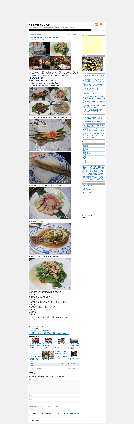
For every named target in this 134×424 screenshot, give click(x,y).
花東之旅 (95, 177)
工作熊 (85, 133)
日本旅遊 (99, 175)
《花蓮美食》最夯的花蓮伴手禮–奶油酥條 (91, 111)
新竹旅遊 (94, 174)
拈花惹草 (84, 152)
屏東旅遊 (85, 174)
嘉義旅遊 (92, 173)
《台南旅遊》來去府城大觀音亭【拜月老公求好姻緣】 (93, 121)
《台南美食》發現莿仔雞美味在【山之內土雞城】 (92, 78)
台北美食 (86, 170)
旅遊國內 (84, 154)
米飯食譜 (88, 177)
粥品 (91, 177)
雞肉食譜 (92, 179)
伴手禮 (102, 167)
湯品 (97, 176)
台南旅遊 (86, 171)
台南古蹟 (93, 170)
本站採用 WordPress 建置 (87, 420)
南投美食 (96, 168)
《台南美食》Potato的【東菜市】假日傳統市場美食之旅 (93, 75)
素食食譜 (86, 162)
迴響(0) (73, 363)
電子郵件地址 (32, 399)
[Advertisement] (67, 11)
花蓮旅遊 (99, 177)
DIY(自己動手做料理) (91, 167)
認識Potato (64, 30)
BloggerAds (85, 145)
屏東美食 (90, 174)
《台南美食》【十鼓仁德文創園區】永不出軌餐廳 (92, 110)
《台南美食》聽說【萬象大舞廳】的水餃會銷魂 (92, 84)
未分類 (84, 157)
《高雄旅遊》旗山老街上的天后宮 (73, 34)
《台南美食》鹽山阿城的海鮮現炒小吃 (37, 34)
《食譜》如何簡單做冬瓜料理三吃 (89, 88)
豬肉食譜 (88, 179)
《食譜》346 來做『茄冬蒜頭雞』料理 (90, 94)
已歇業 (84, 150)
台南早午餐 (93, 171)
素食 (93, 177)
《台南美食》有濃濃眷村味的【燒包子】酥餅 (91, 109)
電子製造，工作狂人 (87, 192)
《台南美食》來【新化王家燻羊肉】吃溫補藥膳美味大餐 (93, 116)
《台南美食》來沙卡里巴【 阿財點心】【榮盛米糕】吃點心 (94, 118)
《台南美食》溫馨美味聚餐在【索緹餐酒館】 (91, 120)
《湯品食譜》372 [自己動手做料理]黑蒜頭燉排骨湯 (92, 85)
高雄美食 (32, 365)
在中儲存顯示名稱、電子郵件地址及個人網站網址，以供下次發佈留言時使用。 (45, 406)
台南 (90, 170)
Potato (62, 363)
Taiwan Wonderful (86, 188)
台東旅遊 (85, 173)
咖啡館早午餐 (85, 149)
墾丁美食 (99, 173)
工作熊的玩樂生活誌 (87, 189)
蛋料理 (84, 179)
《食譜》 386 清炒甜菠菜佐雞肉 (89, 104)
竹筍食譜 (84, 177)
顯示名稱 (31, 395)
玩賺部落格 (85, 191)
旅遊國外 (84, 156)
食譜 (84, 161)
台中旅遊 (99, 168)
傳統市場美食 (85, 168)
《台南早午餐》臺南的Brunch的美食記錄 (90, 89)
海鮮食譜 (91, 176)
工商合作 (70, 30)
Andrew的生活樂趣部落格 (88, 185)
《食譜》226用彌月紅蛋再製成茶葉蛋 (95, 130)
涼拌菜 (94, 176)
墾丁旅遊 (96, 173)
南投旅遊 (91, 168)
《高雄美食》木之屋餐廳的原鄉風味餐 (46, 37)
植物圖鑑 (86, 176)
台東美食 (89, 173)
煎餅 (99, 176)
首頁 (31, 30)
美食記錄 (32, 363)
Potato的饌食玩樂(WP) (39, 24)
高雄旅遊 (96, 179)
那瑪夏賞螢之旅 (36, 326)
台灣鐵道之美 (36, 30)
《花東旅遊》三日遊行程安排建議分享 (90, 107)
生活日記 (84, 158)
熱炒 (101, 176)
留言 (30, 379)
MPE (84, 187)
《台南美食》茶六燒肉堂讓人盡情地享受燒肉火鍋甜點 (93, 117)
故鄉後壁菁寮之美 (86, 153)
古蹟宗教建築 (85, 146)
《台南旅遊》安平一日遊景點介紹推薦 (90, 93)
